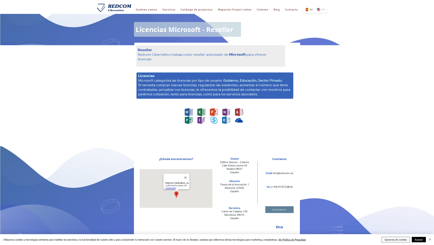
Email (269, 173)
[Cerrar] (430, 239)
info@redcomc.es (283, 173)
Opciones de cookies (395, 239)
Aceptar (419, 239)
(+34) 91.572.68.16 (282, 186)
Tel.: (268, 186)
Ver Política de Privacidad (292, 239)
